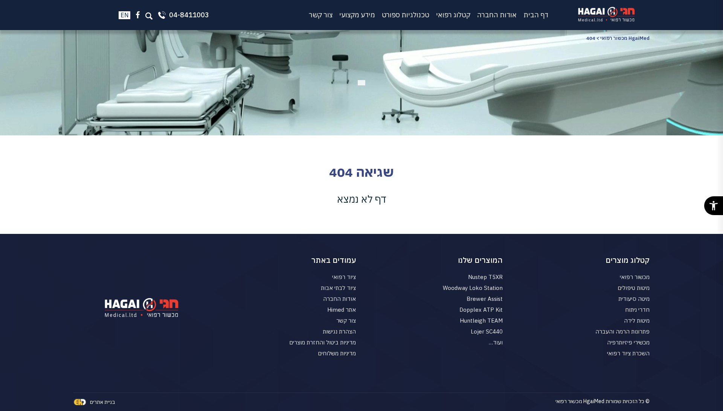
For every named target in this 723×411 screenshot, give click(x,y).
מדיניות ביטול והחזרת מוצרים (322, 342)
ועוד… (496, 342)
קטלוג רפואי (453, 15)
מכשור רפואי (635, 277)
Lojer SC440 (487, 331)
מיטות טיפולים (634, 287)
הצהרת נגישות (339, 331)
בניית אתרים (102, 402)
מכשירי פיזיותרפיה (628, 342)
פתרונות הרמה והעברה (622, 331)
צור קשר (321, 15)
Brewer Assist (485, 298)
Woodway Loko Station (473, 287)
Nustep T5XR (485, 277)
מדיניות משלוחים (337, 353)
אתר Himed (341, 309)
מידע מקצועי (357, 15)
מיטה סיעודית (634, 298)
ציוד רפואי (344, 277)
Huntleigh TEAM (481, 320)
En (124, 15)
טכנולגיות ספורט (405, 15)
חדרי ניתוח (637, 309)
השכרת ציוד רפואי (628, 353)
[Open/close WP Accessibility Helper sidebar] (713, 205)
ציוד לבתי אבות (338, 287)
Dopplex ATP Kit (481, 309)
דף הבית (535, 15)
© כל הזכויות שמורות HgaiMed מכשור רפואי (602, 401)
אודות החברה (497, 15)
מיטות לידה (637, 320)
